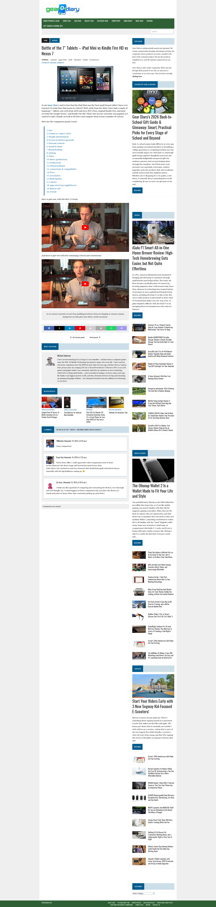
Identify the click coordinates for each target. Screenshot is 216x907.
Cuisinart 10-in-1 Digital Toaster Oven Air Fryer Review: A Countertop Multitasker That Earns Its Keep (160, 327)
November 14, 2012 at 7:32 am (75, 457)
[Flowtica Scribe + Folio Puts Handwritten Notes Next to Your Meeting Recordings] (139, 582)
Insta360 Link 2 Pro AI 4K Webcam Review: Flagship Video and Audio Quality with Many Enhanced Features (161, 354)
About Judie (111, 903)
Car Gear (77, 21)
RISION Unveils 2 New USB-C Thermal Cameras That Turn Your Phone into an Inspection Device (161, 785)
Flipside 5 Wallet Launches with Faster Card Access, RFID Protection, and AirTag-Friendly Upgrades (160, 861)
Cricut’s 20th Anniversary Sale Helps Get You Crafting (160, 641)
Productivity (94, 60)
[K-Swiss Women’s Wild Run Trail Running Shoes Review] (139, 381)
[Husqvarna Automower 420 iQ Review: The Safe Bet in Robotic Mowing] (139, 393)
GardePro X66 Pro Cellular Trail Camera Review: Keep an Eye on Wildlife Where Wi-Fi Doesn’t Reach (160, 428)
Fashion (150, 21)
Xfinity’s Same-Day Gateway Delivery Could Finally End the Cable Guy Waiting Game (160, 849)
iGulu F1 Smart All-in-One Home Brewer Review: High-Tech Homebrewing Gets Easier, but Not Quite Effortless (152, 257)
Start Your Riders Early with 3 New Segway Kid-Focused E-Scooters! (152, 706)
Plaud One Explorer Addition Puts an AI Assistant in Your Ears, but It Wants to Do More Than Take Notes (160, 554)
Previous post (79, 337)
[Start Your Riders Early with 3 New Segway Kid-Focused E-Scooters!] (153, 696)
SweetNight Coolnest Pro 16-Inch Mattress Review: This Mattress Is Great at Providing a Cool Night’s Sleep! (160, 630)
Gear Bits (138, 668)
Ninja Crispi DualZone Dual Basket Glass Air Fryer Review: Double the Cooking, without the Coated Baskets (161, 591)
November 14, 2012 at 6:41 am (75, 441)
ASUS (70, 60)
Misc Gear (139, 21)
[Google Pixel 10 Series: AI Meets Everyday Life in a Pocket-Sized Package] (52, 406)
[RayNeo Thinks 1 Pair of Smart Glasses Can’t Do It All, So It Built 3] (139, 619)
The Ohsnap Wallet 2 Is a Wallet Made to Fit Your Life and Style (152, 490)
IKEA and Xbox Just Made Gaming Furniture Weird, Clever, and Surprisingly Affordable (159, 567)
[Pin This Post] (80, 328)
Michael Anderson (57, 63)
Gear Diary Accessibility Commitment (121, 905)
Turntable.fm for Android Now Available (72, 413)
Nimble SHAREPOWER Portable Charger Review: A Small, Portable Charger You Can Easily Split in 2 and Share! (160, 341)
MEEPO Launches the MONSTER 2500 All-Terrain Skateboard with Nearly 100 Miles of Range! (161, 810)
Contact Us (156, 905)
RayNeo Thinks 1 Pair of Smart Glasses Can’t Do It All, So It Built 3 (160, 615)
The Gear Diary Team (123, 903)
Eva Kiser (59, 482)
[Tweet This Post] (59, 328)
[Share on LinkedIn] (70, 328)
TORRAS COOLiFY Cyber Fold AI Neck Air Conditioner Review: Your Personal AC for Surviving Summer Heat (161, 415)
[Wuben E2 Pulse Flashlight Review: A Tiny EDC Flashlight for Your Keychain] (139, 368)
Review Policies (136, 903)
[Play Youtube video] (85, 227)
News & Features (48, 410)
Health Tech (89, 21)
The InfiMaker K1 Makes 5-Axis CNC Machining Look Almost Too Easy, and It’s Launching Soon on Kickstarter (160, 655)
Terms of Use (139, 905)
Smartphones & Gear (51, 21)
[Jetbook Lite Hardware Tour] (116, 406)
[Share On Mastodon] (121, 328)
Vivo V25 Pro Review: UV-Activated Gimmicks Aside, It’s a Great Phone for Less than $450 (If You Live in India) (95, 417)
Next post (94, 337)
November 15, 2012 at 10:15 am (75, 482)
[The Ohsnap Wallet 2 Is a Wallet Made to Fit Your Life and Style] (153, 480)
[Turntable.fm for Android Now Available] (67, 406)
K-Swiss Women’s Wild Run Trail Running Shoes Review (159, 377)
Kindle (85, 60)
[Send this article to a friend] (90, 328)
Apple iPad (62, 60)
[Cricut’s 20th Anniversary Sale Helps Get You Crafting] (139, 645)
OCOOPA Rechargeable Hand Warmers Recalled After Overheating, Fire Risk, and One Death (161, 797)
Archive (148, 905)
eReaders (77, 60)
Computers (116, 21)
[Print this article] (101, 328)
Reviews (89, 410)
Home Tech (67, 21)
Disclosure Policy (149, 903)
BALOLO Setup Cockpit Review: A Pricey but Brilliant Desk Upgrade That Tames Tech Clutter (159, 403)
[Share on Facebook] (49, 328)
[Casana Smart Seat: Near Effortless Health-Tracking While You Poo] (139, 825)
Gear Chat (52, 105)
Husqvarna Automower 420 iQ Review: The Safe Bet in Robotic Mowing (161, 389)
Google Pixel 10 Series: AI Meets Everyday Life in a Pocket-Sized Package (50, 415)
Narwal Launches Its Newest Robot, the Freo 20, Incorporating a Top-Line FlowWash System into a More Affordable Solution (161, 772)
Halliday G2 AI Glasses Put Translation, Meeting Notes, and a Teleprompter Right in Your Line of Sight (160, 836)
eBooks (111, 410)
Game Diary (128, 21)
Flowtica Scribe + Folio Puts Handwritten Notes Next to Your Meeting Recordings (159, 579)
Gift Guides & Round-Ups (53, 26)
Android (53, 60)
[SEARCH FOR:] (162, 31)
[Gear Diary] (63, 9)
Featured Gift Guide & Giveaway (145, 84)
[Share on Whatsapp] (111, 328)
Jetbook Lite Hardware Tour (118, 412)
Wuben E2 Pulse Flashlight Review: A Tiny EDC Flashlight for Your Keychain (161, 365)
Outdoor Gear (102, 21)
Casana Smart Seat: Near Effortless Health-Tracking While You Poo (160, 821)
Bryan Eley (59, 457)
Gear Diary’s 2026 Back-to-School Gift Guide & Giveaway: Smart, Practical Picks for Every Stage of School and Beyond (152, 127)
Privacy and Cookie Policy (165, 903)
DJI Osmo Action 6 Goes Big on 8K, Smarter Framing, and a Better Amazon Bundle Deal (160, 604)
